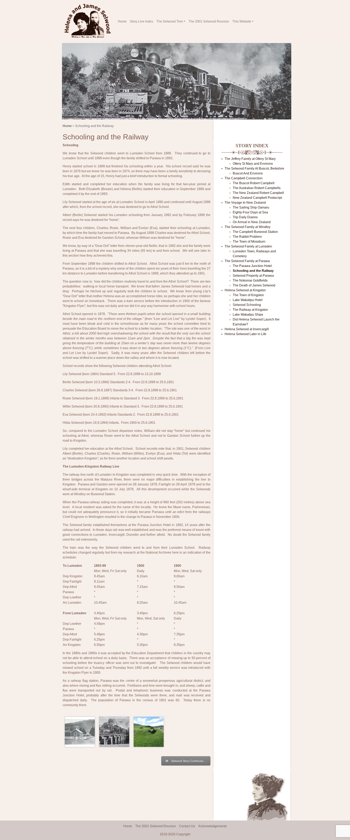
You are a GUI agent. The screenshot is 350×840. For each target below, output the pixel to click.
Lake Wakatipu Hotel (247, 300)
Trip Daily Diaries (245, 217)
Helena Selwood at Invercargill (247, 329)
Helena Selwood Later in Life (245, 334)
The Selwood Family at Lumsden (248, 246)
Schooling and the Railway (253, 270)
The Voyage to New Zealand (245, 202)
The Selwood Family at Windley (247, 227)
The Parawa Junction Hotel (252, 266)
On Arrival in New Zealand (252, 222)
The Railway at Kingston (250, 309)
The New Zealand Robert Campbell (258, 193)
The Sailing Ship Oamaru (251, 207)
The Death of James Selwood (254, 285)
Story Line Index (141, 21)
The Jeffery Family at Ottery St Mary (250, 158)
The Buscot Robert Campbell (253, 183)
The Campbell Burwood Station (255, 231)
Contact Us (187, 826)
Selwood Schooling (247, 305)
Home (122, 21)
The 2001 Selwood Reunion (209, 21)
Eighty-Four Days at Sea (250, 212)
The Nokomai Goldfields (250, 280)
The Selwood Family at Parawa (247, 261)
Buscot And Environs (248, 173)
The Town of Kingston (248, 295)
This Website (241, 21)
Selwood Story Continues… (188, 761)
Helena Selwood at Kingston (245, 290)
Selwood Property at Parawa (253, 275)
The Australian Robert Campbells (257, 188)
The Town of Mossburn (249, 241)
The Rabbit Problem (247, 236)
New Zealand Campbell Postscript (257, 197)
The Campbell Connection (243, 178)
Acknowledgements (212, 826)
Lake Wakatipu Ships (248, 314)
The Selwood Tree (169, 21)
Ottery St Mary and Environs (253, 163)
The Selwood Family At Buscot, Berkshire (254, 168)
